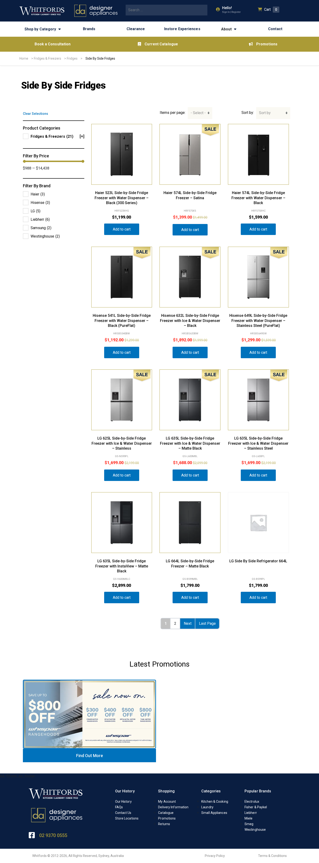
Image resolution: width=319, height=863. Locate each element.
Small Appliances (214, 813)
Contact (275, 29)
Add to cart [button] (122, 229)
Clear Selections (35, 114)
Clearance (136, 29)
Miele (249, 818)
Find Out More (89, 755)
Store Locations (127, 818)
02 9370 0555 (53, 835)
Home (23, 58)
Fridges (72, 58)
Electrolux (252, 801)
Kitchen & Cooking (214, 801)
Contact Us (123, 813)
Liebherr (251, 813)
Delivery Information (173, 807)
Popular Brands (258, 791)
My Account (167, 801)
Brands (89, 29)
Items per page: (172, 112)
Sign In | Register (231, 12)
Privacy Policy (215, 856)
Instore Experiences (182, 29)
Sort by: (247, 112)
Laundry (207, 807)
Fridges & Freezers (47, 58)
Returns (164, 824)
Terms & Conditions (272, 856)
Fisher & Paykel (256, 807)
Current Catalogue (161, 44)
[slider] (24, 161)
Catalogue (166, 813)
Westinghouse (255, 829)
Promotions (266, 44)
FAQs (119, 807)
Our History (125, 791)
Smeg (249, 824)
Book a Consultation (53, 44)
